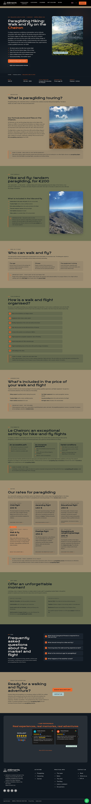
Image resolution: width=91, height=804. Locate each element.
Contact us (58, 694)
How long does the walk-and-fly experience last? (64, 648)
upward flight (42, 278)
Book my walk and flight (18, 61)
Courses (42, 2)
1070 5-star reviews (47, 750)
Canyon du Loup (67, 545)
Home (9, 74)
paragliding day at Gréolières (57, 460)
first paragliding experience (15, 137)
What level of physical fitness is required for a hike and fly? (63, 636)
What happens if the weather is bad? (60, 658)
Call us (82, 778)
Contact (24, 3)
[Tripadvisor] (15, 790)
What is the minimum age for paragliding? (62, 653)
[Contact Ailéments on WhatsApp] (86, 800)
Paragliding (24, 2)
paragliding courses (59, 560)
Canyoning (34, 2)
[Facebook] (4, 790)
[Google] (12, 790)
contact (38, 223)
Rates (60, 2)
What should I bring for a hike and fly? (60, 642)
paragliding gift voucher (26, 614)
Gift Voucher (51, 2)
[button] (78, 737)
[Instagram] (8, 790)
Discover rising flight (42, 522)
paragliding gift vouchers (71, 469)
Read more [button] (36, 742)
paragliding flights (75, 154)
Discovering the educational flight (70, 522)
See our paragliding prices (19, 65)
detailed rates (30, 409)
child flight (24, 278)
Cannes (43, 516)
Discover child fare (16, 522)
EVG (54, 601)
